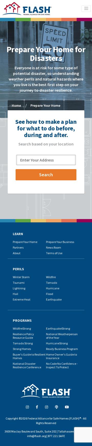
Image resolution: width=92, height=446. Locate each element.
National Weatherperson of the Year (62, 336)
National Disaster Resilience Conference (27, 365)
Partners (18, 247)
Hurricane (52, 288)
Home (16, 105)
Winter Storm (21, 277)
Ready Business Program (62, 349)
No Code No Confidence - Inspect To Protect (62, 365)
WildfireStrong (22, 328)
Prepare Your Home (25, 242)
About (16, 253)
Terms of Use (54, 253)
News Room (53, 247)
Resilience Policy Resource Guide (23, 336)
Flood (49, 294)
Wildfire (51, 277)
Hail (15, 294)
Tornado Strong (23, 343)
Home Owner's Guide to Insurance (61, 356)
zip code (23, 152)
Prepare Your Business (60, 242)
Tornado (51, 283)
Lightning (19, 288)
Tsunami (19, 283)
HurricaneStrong (57, 343)
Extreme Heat (21, 299)
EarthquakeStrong (58, 328)
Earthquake (54, 299)
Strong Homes (22, 349)
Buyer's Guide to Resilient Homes (29, 356)
